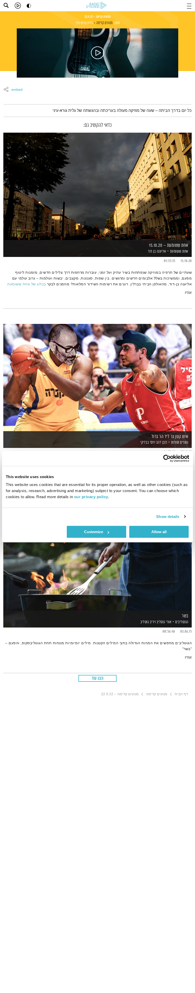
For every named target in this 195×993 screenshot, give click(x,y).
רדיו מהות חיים (97, 6)
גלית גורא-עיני (84, 23)
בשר (185, 616)
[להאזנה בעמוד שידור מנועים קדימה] (97, 53)
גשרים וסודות (179, 442)
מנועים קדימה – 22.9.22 (97, 17)
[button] (189, 5)
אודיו (188, 292)
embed (17, 90)
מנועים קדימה (104, 23)
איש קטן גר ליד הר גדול (170, 436)
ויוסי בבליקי (147, 442)
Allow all (159, 532)
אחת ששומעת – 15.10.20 (168, 245)
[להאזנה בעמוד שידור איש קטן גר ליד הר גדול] (97, 377)
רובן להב (161, 442)
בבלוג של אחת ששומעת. (26, 284)
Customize (93, 532)
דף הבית (181, 694)
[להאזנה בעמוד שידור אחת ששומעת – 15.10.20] (97, 186)
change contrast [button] (29, 6)
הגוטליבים (181, 622)
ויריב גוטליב (148, 622)
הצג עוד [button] (98, 678)
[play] (18, 6)
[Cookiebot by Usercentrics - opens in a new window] (167, 458)
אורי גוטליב (163, 622)
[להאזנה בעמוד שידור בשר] (97, 556)
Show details (167, 516)
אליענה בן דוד (156, 251)
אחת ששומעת (179, 251)
